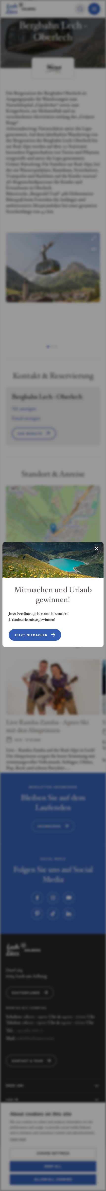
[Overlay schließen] (96, 549)
